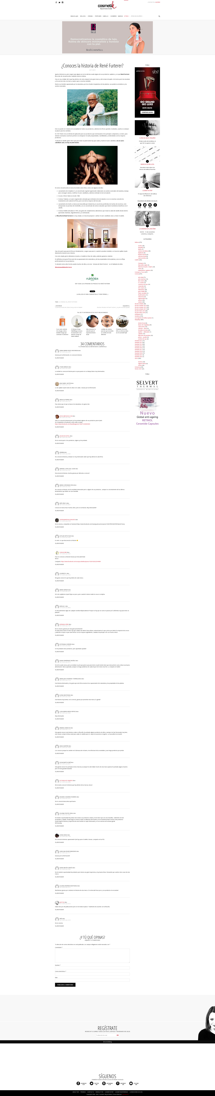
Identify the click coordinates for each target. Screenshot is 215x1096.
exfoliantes (138, 314)
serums (140, 300)
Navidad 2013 (138, 342)
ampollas (140, 247)
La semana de (63, 302)
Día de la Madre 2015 (140, 307)
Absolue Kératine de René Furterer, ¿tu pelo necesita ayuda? (113, 307)
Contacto (151, 2)
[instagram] (62, 2)
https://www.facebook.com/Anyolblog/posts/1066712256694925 (72, 424)
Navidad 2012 (138, 340)
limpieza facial (142, 254)
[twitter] (59, 2)
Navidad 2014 (138, 344)
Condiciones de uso (136, 1092)
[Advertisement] (147, 459)
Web (56, 977)
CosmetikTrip (109, 1092)
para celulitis (141, 291)
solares (140, 302)
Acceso (157, 2)
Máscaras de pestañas (144, 335)
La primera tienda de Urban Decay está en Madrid (68, 307)
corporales (141, 286)
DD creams (141, 288)
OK (118, 1035)
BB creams (141, 281)
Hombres (137, 316)
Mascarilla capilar (142, 265)
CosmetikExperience (121, 1092)
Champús (140, 263)
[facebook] (56, 2)
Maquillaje (74, 16)
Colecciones (141, 326)
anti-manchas (142, 279)
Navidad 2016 (138, 348)
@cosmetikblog (107, 1042)
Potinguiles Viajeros (66, 780)
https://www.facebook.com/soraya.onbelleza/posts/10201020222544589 (81, 561)
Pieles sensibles (142, 293)
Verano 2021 (138, 369)
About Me (76, 1092)
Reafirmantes (141, 295)
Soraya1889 (63, 552)
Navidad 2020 (138, 353)
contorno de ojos (143, 284)
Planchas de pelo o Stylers (145, 267)
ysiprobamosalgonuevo (67, 519)
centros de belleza (143, 251)
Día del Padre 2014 (140, 311)
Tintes (140, 268)
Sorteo (140, 365)
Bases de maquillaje (143, 325)
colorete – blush (142, 328)
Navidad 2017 (138, 349)
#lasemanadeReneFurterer (63, 267)
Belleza (82, 16)
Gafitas (62, 902)
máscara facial (142, 256)
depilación (141, 253)
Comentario (58, 947)
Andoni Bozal (141, 323)
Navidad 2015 (138, 346)
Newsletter (99, 1092)
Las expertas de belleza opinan (143, 318)
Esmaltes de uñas (143, 330)
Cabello (137, 260)
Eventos (140, 362)
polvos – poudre (142, 337)
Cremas (90, 16)
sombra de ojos (142, 339)
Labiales (140, 333)
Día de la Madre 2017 (140, 309)
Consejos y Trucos (140, 272)
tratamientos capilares (144, 270)
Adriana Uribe (64, 624)
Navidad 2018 (138, 351)
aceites (140, 245)
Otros (126, 16)
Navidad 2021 (138, 355)
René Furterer (72, 302)
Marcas (120, 16)
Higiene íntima (142, 363)
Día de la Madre (139, 304)
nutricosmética (142, 258)
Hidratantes (141, 289)
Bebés (140, 249)
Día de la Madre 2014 (140, 305)
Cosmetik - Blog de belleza (105, 1094)
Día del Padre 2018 (140, 312)
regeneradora (142, 298)
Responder (60, 358)
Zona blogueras (136, 16)
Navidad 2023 (138, 356)
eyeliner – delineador (143, 332)
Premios (83, 1092)
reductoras (141, 296)
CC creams (141, 282)
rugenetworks (125, 1094)
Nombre (58, 965)
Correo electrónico (60, 971)
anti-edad (140, 277)
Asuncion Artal (65, 436)
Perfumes (137, 367)
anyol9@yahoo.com (66, 416)
